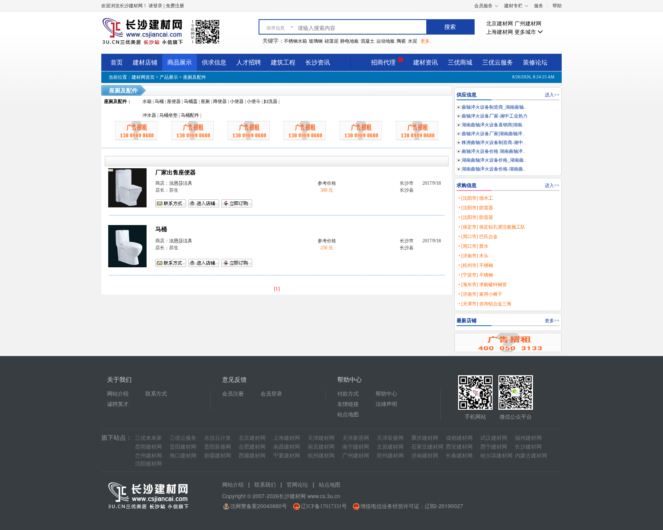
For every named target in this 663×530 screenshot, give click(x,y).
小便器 (237, 101)
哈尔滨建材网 (496, 456)
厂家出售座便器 (175, 172)
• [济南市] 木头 (473, 255)
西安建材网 (459, 447)
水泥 (412, 41)
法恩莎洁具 (180, 183)
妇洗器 (270, 101)
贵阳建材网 (183, 447)
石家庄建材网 (427, 447)
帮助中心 (386, 394)
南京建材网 (321, 447)
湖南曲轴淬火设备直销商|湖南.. (493, 125)
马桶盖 (191, 101)
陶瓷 (401, 41)
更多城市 (526, 32)
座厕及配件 (194, 77)
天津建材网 (321, 438)
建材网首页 (143, 77)
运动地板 (385, 41)
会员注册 (233, 394)
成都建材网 (459, 438)
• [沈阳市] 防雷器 (475, 207)
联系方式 (156, 394)
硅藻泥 (331, 41)
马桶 (159, 101)
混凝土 (367, 41)
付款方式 (348, 394)
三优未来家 (148, 438)
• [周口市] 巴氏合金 (478, 236)
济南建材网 (424, 456)
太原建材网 (390, 447)
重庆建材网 (424, 438)
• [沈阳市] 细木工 (475, 198)
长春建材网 (459, 456)
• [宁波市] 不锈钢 (475, 275)
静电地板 (349, 41)
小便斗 (254, 101)
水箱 (147, 101)
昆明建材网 (148, 447)
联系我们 (265, 485)
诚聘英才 (118, 404)
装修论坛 (535, 62)
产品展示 (169, 77)
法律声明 (386, 404)
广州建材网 (528, 23)
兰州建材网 (148, 456)
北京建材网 (499, 23)
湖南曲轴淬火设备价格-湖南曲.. (493, 169)
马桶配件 (190, 115)
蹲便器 (220, 101)
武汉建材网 (493, 438)
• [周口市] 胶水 (473, 246)
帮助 (557, 5)
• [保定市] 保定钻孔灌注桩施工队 (491, 227)
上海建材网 (499, 32)
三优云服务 (497, 62)
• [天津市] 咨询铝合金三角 (484, 303)
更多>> (552, 320)
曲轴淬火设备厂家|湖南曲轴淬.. (493, 133)
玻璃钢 (316, 41)
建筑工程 (283, 62)
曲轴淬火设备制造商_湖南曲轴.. (494, 107)
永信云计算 (217, 438)
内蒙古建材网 (531, 456)
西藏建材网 (252, 456)
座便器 (174, 101)
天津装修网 (390, 438)
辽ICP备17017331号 (324, 506)
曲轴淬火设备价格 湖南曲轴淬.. (493, 151)
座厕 (205, 101)
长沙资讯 (317, 62)
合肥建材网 (252, 447)
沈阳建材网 (148, 464)
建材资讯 (425, 62)
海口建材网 (183, 456)
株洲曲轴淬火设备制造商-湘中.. (493, 142)
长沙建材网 (528, 447)
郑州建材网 (390, 456)
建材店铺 (145, 62)
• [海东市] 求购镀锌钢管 (482, 284)
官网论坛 (297, 485)
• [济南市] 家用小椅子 (480, 294)
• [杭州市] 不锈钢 (475, 265)
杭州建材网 (321, 456)
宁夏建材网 (286, 456)
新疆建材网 (217, 456)
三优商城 (460, 62)
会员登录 (271, 394)
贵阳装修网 (217, 447)
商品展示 (179, 62)
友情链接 (348, 404)
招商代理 (384, 62)
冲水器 (149, 115)
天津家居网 (355, 438)
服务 (538, 5)
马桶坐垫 (168, 115)
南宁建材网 (355, 447)
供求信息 (214, 62)
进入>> (552, 95)
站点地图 (348, 414)
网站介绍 (118, 394)
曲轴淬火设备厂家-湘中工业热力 (495, 116)
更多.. (426, 41)
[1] (277, 289)
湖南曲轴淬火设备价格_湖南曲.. (494, 160)
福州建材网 (528, 438)
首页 (116, 62)
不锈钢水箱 (295, 41)
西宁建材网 (493, 447)
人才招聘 (248, 62)
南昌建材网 (286, 447)
